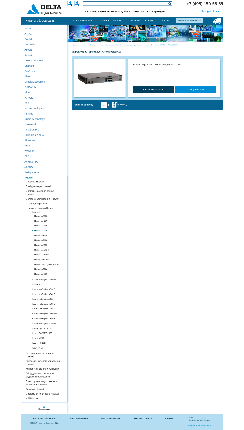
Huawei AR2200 (41, 269)
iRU (26, 103)
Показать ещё (44, 409)
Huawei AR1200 (41, 245)
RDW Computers (34, 135)
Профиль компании (79, 418)
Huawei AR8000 (41, 254)
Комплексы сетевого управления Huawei (43, 362)
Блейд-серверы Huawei (38, 186)
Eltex (27, 76)
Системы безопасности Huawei (42, 394)
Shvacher (29, 140)
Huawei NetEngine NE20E (43, 289)
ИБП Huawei (32, 398)
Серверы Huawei (35, 181)
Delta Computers (33, 60)
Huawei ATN (36, 284)
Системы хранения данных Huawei (40, 192)
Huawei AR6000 (41, 216)
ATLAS (28, 33)
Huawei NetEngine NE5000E (44, 314)
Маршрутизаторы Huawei (41, 208)
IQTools (28, 97)
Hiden (27, 92)
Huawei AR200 (40, 230)
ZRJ (26, 156)
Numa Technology (34, 119)
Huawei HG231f (38, 343)
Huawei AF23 (37, 348)
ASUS (27, 28)
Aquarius (29, 55)
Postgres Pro (31, 129)
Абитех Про (31, 161)
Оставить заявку (153, 89)
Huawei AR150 (40, 221)
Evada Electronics (34, 81)
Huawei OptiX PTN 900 (41, 333)
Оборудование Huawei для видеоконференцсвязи (40, 375)
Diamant (29, 65)
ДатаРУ (28, 167)
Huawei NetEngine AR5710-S (47, 264)
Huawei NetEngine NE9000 (43, 323)
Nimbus (28, 113)
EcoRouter (30, 71)
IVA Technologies (34, 108)
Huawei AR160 (40, 226)
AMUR (28, 49)
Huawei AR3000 (41, 274)
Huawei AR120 (40, 240)
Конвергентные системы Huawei (43, 369)
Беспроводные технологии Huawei (40, 355)
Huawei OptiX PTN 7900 (42, 328)
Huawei (28, 177)
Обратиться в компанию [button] (189, 20)
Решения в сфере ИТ (142, 418)
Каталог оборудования (40, 20)
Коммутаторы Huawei (39, 203)
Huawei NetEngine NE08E (43, 309)
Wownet (29, 151)
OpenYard (30, 124)
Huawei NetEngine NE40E (43, 294)
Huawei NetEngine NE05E (43, 304)
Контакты (169, 418)
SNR (27, 145)
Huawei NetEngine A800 (42, 299)
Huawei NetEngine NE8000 (43, 279)
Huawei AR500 (40, 235)
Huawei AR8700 (41, 259)
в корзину (122, 105)
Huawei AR (36, 212)
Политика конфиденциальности (199, 425)
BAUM (28, 39)
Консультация (196, 89)
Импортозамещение (110, 418)
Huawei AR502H (41, 250)
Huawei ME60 (37, 338)
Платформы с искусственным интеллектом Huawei (41, 383)
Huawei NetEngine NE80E (43, 318)
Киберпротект (32, 172)
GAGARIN (30, 87)
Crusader (29, 44)
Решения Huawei (35, 389)
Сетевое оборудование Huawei (42, 199)
